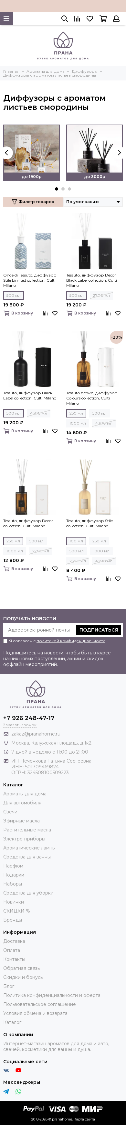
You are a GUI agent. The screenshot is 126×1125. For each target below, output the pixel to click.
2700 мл (101, 295)
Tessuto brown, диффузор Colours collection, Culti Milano (92, 398)
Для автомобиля (22, 803)
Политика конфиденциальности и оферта (51, 995)
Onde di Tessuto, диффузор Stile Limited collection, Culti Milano (30, 280)
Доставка (14, 941)
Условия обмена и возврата (35, 1013)
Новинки (13, 902)
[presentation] (6, 152)
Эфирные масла (21, 821)
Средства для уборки (28, 893)
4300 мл (38, 413)
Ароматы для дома (25, 794)
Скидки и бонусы (23, 977)
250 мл (76, 413)
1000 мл (77, 423)
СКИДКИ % (16, 911)
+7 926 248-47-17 (29, 718)
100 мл (76, 541)
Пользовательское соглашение (39, 1004)
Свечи (10, 812)
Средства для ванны (27, 857)
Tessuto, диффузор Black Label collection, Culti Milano (29, 395)
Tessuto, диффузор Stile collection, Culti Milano (89, 523)
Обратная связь (21, 968)
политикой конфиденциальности (71, 640)
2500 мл (77, 560)
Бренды (12, 920)
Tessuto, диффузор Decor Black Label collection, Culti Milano (91, 280)
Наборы (12, 884)
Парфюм (13, 866)
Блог (8, 986)
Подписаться (98, 630)
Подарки (13, 875)
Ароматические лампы (29, 848)
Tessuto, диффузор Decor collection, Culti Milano (28, 523)
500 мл (13, 295)
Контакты (14, 959)
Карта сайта (84, 1119)
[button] (56, 189)
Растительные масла (27, 830)
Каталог (12, 1022)
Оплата (11, 950)
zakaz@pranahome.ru (35, 734)
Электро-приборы (24, 839)
